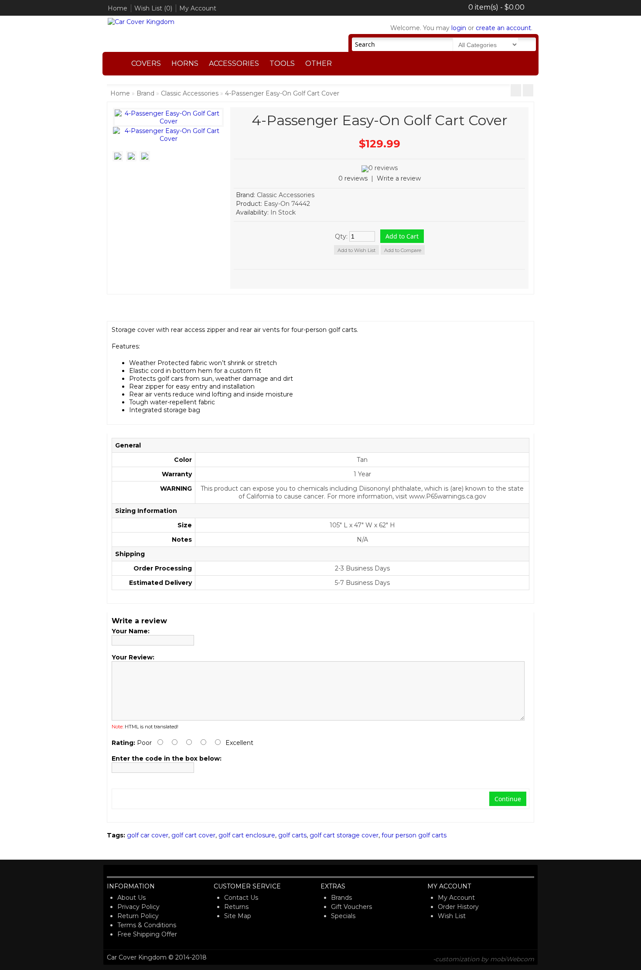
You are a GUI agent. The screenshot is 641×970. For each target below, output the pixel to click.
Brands (341, 898)
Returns (236, 907)
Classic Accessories (189, 93)
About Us (131, 898)
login (458, 28)
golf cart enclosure (246, 835)
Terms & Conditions (146, 925)
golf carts (292, 835)
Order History (458, 907)
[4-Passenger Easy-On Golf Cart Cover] (168, 139)
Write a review (399, 178)
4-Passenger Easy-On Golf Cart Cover (282, 93)
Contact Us (241, 898)
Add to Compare (402, 250)
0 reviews (353, 178)
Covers (146, 63)
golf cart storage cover (344, 835)
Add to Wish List (356, 250)
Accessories (234, 63)
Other (318, 63)
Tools (282, 63)
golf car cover (147, 835)
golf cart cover (193, 835)
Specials (343, 916)
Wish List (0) (153, 8)
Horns (184, 63)
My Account (197, 8)
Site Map (237, 916)
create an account (503, 28)
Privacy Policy (138, 907)
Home (117, 8)
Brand (145, 93)
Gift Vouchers (351, 907)
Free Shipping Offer (147, 934)
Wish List (452, 916)
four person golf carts (414, 835)
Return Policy (138, 916)
